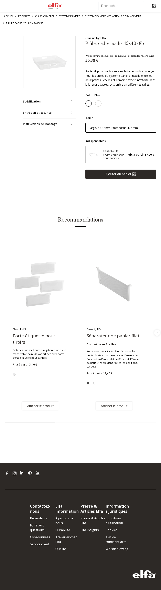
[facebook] (8, 473)
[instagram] (15, 473)
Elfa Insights (89, 530)
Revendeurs (39, 518)
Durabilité (62, 530)
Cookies (111, 530)
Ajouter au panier (118, 174)
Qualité (60, 549)
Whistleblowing (117, 549)
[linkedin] (23, 473)
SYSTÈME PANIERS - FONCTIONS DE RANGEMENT (113, 16)
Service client (39, 544)
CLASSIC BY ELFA (44, 16)
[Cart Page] (154, 6)
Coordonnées (40, 537)
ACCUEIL (9, 16)
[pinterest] (31, 473)
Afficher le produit (40, 406)
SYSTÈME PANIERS (69, 16)
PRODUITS (24, 16)
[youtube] (38, 473)
